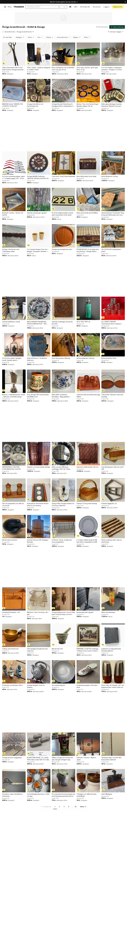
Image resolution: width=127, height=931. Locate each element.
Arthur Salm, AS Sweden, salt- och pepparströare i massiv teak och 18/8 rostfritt (112, 686)
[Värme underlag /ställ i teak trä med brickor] (113, 526)
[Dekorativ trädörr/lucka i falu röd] (88, 453)
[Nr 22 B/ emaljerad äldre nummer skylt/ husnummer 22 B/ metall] (63, 199)
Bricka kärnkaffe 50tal (108, 358)
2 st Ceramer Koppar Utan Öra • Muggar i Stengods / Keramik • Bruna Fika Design (37, 250)
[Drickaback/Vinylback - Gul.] (14, 599)
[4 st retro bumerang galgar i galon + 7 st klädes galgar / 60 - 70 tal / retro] (14, 163)
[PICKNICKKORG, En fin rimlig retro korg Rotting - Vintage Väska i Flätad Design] (88, 236)
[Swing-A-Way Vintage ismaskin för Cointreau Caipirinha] (63, 490)
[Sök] (59, 6)
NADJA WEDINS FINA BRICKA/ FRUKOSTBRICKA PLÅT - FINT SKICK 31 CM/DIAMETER (37, 323)
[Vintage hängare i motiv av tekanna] (38, 671)
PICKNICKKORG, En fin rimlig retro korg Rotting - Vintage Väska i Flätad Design (88, 250)
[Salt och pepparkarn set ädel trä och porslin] (14, 490)
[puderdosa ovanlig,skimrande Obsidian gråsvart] (113, 635)
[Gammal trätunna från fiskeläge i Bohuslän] (38, 526)
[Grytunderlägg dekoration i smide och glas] (38, 780)
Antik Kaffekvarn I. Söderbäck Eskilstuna (37, 359)
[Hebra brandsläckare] (113, 599)
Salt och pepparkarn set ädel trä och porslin (13, 504)
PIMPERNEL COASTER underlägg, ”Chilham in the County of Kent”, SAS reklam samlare (88, 650)
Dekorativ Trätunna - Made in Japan (86, 758)
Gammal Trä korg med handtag (87, 503)
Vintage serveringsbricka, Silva (62, 249)
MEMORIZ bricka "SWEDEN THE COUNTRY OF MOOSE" (12, 105)
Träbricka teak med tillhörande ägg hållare (88, 396)
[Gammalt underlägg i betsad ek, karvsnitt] (63, 308)
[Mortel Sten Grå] (63, 635)
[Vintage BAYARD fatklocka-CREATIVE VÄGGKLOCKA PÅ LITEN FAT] (38, 163)
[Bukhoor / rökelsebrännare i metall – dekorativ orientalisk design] (14, 381)
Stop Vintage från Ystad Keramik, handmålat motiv (38, 396)
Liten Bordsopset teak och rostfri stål (112, 468)
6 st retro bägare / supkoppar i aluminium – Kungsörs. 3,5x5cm (111, 68)
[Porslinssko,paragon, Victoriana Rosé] (88, 671)
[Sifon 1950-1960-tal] (88, 308)
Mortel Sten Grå (57, 649)
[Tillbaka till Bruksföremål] (3, 31)
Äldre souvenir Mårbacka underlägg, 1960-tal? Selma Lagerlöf (61, 468)
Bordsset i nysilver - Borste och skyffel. (12, 214)
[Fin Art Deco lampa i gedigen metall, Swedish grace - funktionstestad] (14, 344)
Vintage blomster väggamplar (12, 757)
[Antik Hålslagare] (113, 780)
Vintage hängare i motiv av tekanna (36, 686)
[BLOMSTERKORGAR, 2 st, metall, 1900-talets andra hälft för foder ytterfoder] (38, 744)
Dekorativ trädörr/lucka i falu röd (87, 467)
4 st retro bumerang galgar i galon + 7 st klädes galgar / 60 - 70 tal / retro (13, 177)
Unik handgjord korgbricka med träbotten (37, 650)
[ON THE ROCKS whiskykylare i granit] (113, 236)
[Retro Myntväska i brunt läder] (88, 163)
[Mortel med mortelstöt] (14, 526)
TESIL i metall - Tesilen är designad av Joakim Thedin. (38, 68)
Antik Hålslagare (106, 794)
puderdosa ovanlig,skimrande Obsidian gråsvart (111, 650)
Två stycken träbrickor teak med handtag (112, 396)
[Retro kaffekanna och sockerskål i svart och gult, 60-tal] (63, 54)
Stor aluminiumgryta (58, 685)
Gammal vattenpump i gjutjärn (37, 213)
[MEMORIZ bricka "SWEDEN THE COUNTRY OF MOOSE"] (14, 90)
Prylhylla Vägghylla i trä (109, 503)
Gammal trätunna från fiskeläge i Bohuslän (37, 541)
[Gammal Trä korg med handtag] (88, 490)
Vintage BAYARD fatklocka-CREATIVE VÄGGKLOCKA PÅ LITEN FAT (38, 177)
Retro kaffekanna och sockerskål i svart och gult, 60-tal (63, 68)
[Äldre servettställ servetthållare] (88, 199)
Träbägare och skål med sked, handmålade (87, 795)
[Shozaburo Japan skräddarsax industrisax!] (14, 780)
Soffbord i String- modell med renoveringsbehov (62, 541)
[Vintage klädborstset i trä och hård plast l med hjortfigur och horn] (63, 599)
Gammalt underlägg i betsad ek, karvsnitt (62, 323)
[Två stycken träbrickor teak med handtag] (113, 381)
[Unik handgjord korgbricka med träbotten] (38, 635)
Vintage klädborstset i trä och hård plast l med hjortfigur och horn (63, 613)
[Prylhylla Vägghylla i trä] (113, 490)
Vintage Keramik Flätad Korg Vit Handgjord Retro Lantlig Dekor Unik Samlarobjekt (63, 105)
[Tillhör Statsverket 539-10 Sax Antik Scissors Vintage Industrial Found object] (14, 54)
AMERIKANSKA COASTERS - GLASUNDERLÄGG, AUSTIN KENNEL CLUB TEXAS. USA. (11, 468)
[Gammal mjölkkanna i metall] (14, 308)
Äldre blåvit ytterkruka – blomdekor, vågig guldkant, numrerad (61, 396)
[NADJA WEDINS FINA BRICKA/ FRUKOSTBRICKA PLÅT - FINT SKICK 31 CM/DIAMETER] (38, 308)
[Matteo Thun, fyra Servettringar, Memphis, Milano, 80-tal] (88, 90)
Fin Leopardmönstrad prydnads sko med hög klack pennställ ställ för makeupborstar (63, 795)
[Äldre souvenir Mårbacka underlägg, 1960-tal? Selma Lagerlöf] (63, 453)
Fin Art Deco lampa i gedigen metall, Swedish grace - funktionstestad (11, 359)
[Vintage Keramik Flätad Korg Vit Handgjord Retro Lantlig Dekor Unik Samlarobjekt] (63, 90)
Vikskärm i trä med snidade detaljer (38, 467)
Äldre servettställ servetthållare (87, 213)
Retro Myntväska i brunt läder (86, 176)
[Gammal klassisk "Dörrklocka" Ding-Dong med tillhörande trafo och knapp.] (113, 199)
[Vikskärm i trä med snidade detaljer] (38, 453)
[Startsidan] (19, 7)
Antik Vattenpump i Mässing (61, 358)
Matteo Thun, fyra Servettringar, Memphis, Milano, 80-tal (87, 105)
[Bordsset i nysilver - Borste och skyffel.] (14, 199)
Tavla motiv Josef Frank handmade (63, 176)
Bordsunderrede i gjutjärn (85, 612)
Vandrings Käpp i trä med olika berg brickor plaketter (111, 758)
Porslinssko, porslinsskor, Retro (12, 685)
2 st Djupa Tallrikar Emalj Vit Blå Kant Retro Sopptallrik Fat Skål (87, 541)
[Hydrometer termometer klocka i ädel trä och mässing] (38, 490)
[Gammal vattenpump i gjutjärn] (38, 199)
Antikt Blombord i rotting (109, 176)
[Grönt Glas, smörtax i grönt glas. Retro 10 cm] (88, 54)
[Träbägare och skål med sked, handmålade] (88, 780)
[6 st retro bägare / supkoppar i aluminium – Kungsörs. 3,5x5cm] (113, 54)
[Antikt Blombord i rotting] (113, 163)
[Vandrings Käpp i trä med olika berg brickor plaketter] (113, 744)
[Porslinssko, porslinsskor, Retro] (14, 671)
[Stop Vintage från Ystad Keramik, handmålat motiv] (38, 381)
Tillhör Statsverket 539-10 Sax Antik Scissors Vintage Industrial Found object (12, 69)
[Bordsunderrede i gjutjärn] (88, 599)
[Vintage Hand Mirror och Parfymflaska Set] (38, 90)
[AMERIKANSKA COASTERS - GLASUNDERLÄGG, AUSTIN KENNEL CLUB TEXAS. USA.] (14, 453)
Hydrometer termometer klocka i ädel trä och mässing (38, 504)
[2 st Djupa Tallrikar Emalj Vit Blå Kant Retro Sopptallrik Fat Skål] (88, 526)
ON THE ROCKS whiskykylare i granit (111, 250)
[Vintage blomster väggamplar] (14, 744)
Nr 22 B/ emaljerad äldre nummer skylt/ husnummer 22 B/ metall (62, 214)
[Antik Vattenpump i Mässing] (63, 344)
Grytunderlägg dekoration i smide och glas (38, 795)
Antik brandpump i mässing (85, 358)
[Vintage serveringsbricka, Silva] (63, 236)
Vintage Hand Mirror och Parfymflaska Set (35, 105)
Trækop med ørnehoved (10, 649)
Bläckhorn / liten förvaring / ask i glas (37, 613)
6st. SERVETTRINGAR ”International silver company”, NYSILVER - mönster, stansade (111, 323)
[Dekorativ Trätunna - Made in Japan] (88, 744)
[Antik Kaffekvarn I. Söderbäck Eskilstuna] (38, 344)
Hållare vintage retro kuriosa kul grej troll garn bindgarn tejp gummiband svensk (62, 759)
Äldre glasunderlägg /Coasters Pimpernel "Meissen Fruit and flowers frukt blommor (111, 105)
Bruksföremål (10, 32)
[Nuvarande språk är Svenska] (70, 7)
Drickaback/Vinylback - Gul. (11, 612)
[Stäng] (125, 2)
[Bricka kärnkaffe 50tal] (113, 344)
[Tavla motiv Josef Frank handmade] (63, 163)
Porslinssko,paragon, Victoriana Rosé (87, 686)
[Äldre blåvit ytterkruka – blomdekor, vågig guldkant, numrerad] (63, 381)
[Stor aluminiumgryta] (63, 671)
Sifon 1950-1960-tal (83, 322)
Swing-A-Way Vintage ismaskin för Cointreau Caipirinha (63, 504)
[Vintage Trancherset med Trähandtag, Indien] (14, 236)
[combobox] (43, 6)
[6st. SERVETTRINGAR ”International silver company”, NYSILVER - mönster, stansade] (113, 308)
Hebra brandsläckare (108, 612)
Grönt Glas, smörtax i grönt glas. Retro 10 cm (87, 68)
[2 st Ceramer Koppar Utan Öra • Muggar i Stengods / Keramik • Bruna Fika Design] (38, 236)
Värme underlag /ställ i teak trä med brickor (111, 541)
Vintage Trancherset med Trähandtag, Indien (10, 250)
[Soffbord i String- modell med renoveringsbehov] (63, 526)
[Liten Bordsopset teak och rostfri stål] (113, 453)
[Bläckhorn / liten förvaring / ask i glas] (38, 599)
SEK (75, 7)
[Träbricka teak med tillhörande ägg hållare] (88, 381)
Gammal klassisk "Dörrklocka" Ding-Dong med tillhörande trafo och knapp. (112, 214)
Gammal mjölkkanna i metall (11, 322)
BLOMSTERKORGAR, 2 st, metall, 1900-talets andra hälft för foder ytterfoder (38, 759)
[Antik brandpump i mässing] (88, 344)
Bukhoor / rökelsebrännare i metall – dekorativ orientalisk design (13, 396)
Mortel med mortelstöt (9, 540)
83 (75, 806)
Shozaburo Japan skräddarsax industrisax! (12, 795)
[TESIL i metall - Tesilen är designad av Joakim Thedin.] (38, 54)
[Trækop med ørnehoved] (14, 635)
